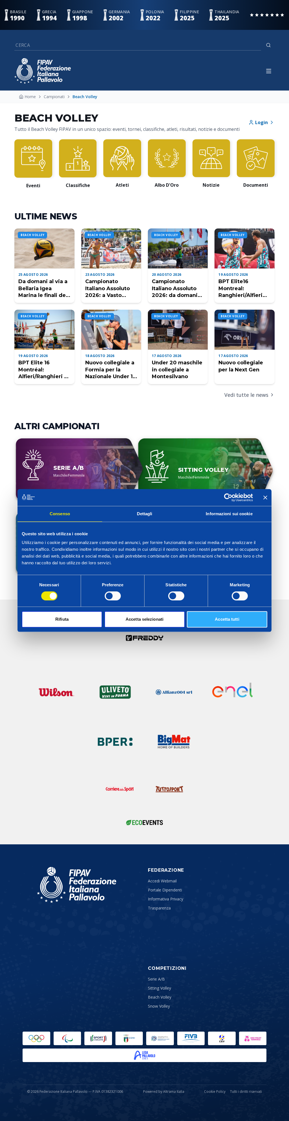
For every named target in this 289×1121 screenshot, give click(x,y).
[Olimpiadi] (36, 1038)
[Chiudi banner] (265, 497)
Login (261, 122)
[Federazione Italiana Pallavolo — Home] (42, 71)
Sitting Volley (159, 988)
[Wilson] (56, 692)
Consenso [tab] (60, 513)
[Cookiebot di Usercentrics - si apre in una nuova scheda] (228, 497)
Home (30, 96)
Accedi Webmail (162, 881)
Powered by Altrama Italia (163, 1091)
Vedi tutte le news (246, 394)
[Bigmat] (174, 741)
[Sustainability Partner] (144, 822)
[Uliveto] (115, 692)
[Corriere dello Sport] (119, 789)
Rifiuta (62, 619)
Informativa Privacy (165, 899)
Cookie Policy (214, 1091)
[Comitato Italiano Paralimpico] (160, 1038)
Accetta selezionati (144, 619)
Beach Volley (159, 997)
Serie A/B (156, 979)
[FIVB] (191, 1038)
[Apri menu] (269, 71)
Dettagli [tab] (144, 513)
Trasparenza (159, 908)
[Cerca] (268, 45)
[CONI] (129, 1038)
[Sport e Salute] (98, 1038)
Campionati (54, 96)
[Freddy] (144, 637)
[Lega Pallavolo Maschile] (144, 1055)
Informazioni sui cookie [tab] (229, 513)
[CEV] (222, 1038)
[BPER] (115, 741)
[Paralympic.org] (67, 1038)
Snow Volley (159, 1006)
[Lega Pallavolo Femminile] (253, 1038)
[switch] (113, 595)
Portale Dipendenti (165, 890)
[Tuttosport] (169, 789)
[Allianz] (174, 692)
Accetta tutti (227, 619)
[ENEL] (232, 692)
